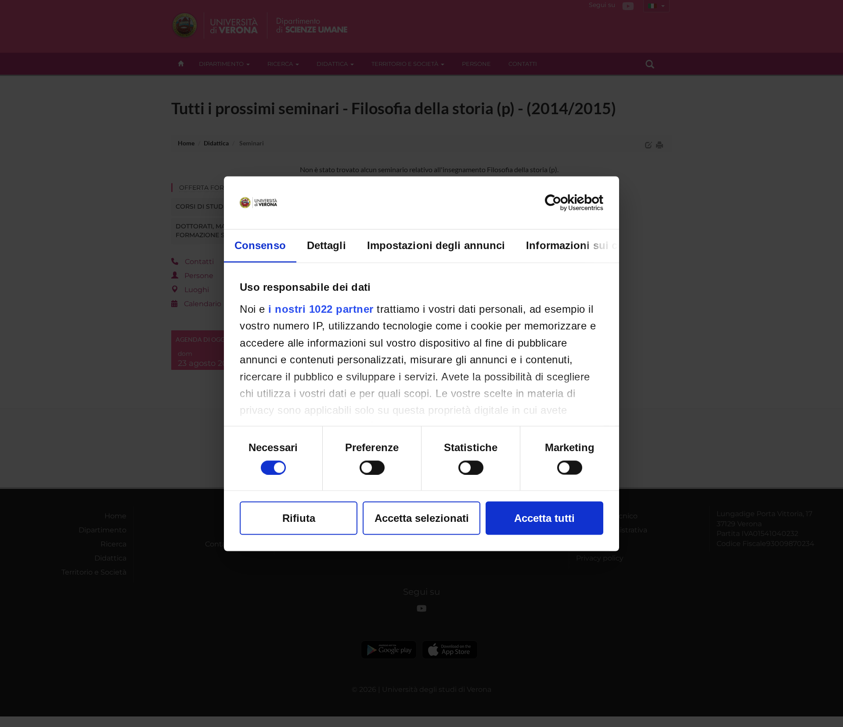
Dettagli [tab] (326, 245)
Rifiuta (298, 518)
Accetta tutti (544, 518)
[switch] (372, 467)
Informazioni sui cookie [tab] (585, 245)
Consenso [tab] (260, 245)
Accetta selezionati (422, 518)
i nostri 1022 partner (321, 309)
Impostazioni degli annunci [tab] (436, 245)
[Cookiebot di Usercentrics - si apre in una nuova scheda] (564, 202)
